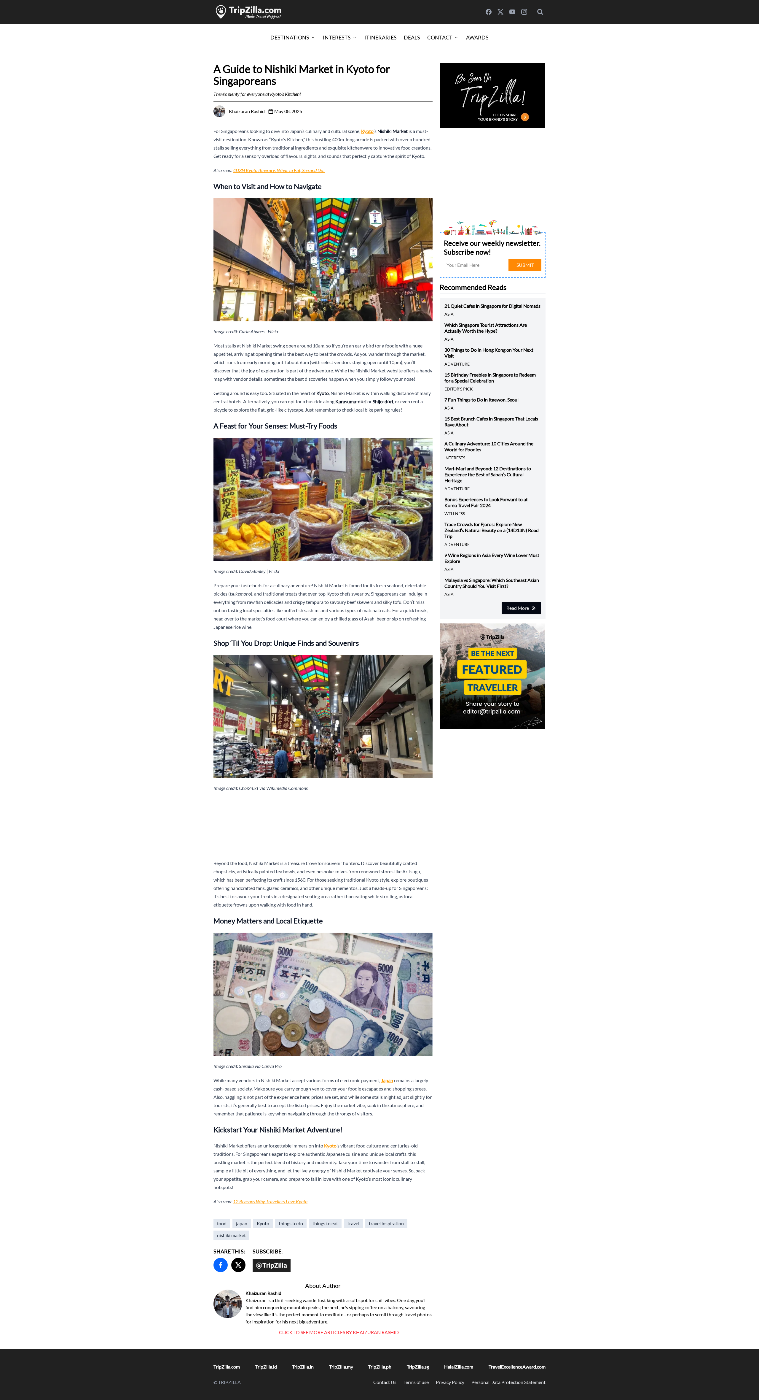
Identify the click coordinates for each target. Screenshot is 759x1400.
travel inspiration (386, 1223)
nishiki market (231, 1235)
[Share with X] (238, 1265)
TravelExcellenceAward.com (517, 1366)
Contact (439, 37)
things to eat (325, 1223)
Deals (412, 37)
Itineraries (380, 37)
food (222, 1223)
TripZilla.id (266, 1366)
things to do (291, 1223)
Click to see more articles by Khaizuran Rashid (339, 1332)
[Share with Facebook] (220, 1265)
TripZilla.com (226, 1366)
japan (241, 1223)
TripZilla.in (303, 1366)
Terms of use (416, 1382)
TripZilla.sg (418, 1366)
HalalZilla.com (458, 1366)
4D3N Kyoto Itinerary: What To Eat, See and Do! (279, 170)
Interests (337, 37)
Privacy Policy (450, 1382)
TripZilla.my (341, 1366)
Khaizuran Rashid (263, 1293)
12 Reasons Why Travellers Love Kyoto (270, 1201)
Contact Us (384, 1382)
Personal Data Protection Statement (508, 1382)
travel (353, 1223)
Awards (477, 37)
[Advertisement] (323, 825)
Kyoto (263, 1223)
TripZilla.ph (379, 1366)
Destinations (289, 37)
